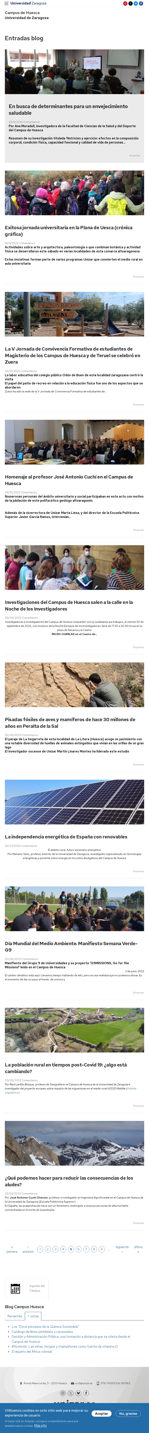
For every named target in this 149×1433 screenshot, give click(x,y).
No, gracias (128, 1413)
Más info (40, 1425)
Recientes (14, 1316)
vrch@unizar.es (83, 1383)
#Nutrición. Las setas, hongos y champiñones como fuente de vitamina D (65, 1346)
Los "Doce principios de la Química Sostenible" (45, 1327)
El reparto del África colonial (32, 1351)
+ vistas (33, 1316)
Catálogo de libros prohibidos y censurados (42, 1332)
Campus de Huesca (22, 12)
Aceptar (101, 1413)
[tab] (15, 1316)
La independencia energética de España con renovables (66, 837)
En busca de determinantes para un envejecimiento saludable (68, 109)
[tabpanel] (74, 1339)
